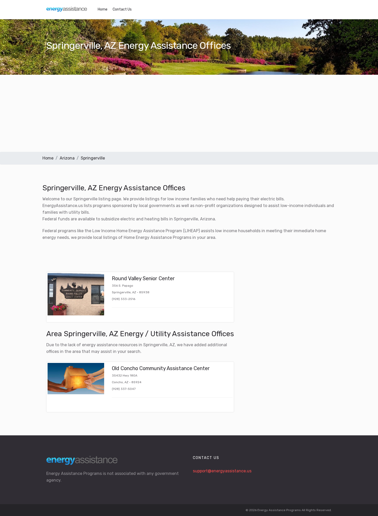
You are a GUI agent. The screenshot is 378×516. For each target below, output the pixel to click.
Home (102, 9)
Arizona (67, 158)
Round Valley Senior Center (143, 278)
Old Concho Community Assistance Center (161, 368)
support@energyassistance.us (222, 470)
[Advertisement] (189, 113)
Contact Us (122, 9)
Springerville (93, 158)
